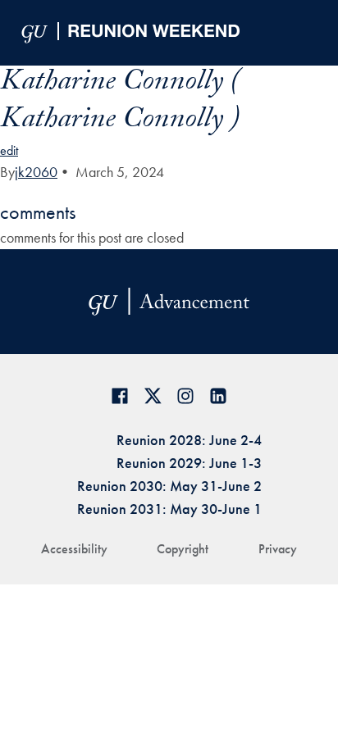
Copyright (182, 548)
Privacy (277, 548)
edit (9, 150)
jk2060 (36, 171)
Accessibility (74, 548)
